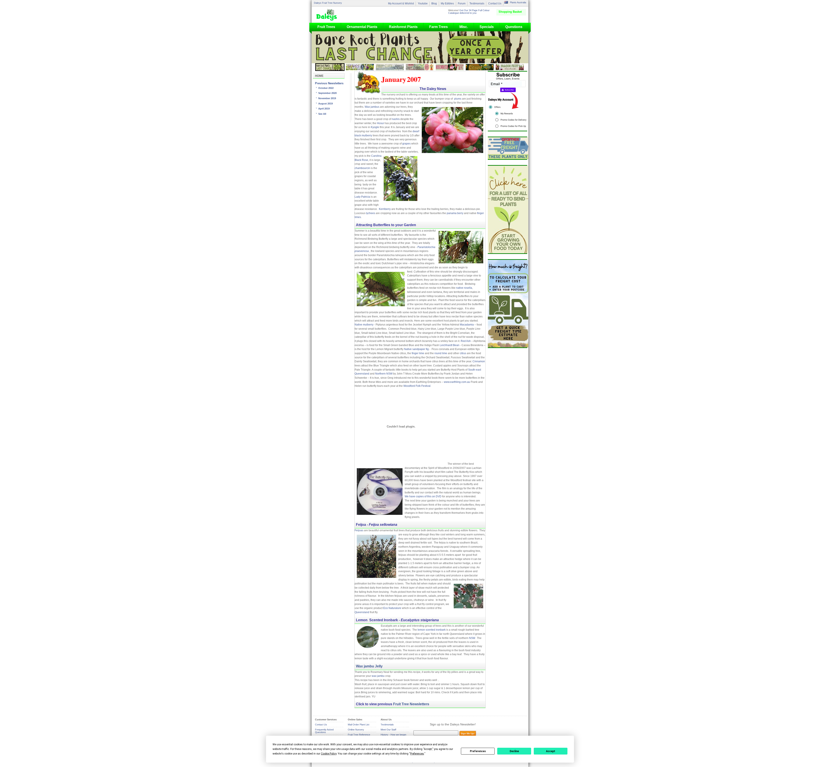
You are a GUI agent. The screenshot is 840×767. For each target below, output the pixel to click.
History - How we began (393, 734)
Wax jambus (372, 106)
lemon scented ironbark (432, 629)
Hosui (380, 123)
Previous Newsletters (329, 83)
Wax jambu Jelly (369, 666)
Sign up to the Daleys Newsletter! (453, 724)
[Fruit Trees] (327, 14)
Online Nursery (356, 729)
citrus (463, 353)
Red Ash (466, 341)
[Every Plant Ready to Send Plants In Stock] (507, 209)
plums (457, 98)
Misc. (463, 27)
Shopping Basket (510, 11)
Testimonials (476, 3)
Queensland (362, 612)
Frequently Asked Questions (324, 731)
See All (322, 114)
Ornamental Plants (362, 27)
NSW (472, 638)
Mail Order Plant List (358, 724)
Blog (434, 3)
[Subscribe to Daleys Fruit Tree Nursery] (507, 101)
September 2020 (327, 93)
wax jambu (378, 675)
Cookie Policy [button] (328, 753)
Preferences (478, 751)
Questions (513, 27)
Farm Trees (438, 27)
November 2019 (327, 98)
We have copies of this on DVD (423, 496)
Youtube (423, 3)
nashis (396, 119)
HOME (319, 75)
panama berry (454, 213)
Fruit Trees (326, 27)
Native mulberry (364, 324)
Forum (462, 3)
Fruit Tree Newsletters (411, 704)
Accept (550, 751)
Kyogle (375, 127)
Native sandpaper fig (416, 349)
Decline (514, 751)
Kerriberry (385, 209)
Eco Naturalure (392, 608)
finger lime (418, 353)
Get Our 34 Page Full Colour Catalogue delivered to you (469, 11)
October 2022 (326, 88)
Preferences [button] (417, 753)
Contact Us (494, 3)
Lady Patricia (362, 196)
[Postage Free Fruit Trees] (507, 148)
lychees (370, 213)
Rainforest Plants (403, 27)
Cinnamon (478, 361)
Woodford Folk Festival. (417, 385)
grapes (406, 143)
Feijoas (359, 530)
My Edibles (447, 3)
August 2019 (325, 103)
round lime (441, 353)
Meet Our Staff (388, 729)
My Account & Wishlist (401, 3)
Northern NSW (383, 373)
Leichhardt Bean (449, 345)
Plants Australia (518, 2)
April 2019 (324, 108)
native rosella (464, 287)
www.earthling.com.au (457, 382)
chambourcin (362, 168)
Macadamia (467, 324)
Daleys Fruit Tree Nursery (328, 3)
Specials (487, 27)
